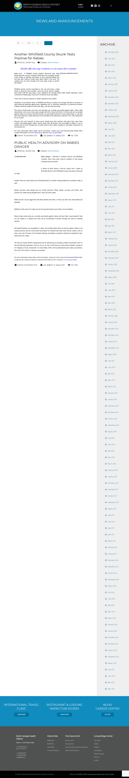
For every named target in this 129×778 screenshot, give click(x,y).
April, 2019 (111, 380)
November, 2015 (113, 644)
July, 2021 (111, 207)
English (80, 5)
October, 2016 (112, 573)
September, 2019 (113, 348)
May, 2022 (111, 142)
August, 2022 (112, 123)
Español (80, 7)
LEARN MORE (21, 714)
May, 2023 (111, 65)
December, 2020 (113, 252)
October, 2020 (112, 264)
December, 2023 (113, 52)
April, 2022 (111, 149)
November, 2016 (113, 567)
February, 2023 (113, 84)
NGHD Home (50, 740)
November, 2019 (113, 335)
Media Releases (53, 62)
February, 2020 (113, 316)
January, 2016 (112, 631)
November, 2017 (113, 489)
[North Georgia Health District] (18, 6)
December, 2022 (113, 97)
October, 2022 (112, 110)
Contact (96, 760)
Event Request (98, 750)
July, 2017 (111, 515)
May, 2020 (111, 297)
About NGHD (50, 747)
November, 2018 (113, 412)
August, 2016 (112, 586)
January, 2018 (112, 477)
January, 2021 (112, 245)
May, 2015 (111, 682)
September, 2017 (113, 502)
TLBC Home (97, 740)
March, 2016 (112, 618)
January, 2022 (112, 168)
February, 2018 (113, 470)
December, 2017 (113, 483)
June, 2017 (111, 522)
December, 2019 (113, 329)
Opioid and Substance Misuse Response (76, 747)
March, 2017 (112, 541)
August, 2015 (112, 663)
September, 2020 (113, 271)
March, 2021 (112, 232)
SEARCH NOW (64, 714)
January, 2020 (112, 322)
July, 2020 (111, 284)
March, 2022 (112, 155)
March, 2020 (112, 309)
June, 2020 (111, 290)
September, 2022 (113, 116)
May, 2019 (111, 374)
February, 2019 (113, 393)
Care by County (69, 740)
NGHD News (50, 744)
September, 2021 (113, 194)
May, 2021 (111, 219)
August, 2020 (112, 277)
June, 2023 (111, 59)
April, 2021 (111, 226)
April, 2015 (111, 689)
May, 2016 (111, 605)
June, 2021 (111, 213)
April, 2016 (111, 612)
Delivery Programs (99, 754)
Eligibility (96, 747)
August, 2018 (112, 432)
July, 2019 (111, 361)
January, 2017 (112, 554)
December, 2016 (113, 560)
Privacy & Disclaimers (53, 750)
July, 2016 (111, 592)
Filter (48, 43)
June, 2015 (111, 676)
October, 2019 (112, 342)
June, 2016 (111, 599)
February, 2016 (113, 625)
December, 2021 (113, 174)
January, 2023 (112, 91)
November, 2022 (113, 104)
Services (96, 744)
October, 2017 (112, 496)
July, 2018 (111, 438)
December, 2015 (113, 637)
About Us (96, 757)
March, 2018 (112, 464)
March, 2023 (112, 78)
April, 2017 (111, 535)
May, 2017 (111, 528)
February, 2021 (113, 239)
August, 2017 (112, 509)
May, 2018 (111, 451)
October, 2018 (112, 419)
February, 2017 (113, 547)
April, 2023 (111, 71)
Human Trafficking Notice (72, 750)
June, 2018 (111, 444)
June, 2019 (111, 367)
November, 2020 (113, 258)
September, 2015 (113, 657)
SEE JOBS (107, 714)
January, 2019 (112, 399)
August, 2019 (112, 354)
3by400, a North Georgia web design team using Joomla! (95, 774)
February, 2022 (113, 161)
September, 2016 (113, 580)
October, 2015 (112, 650)
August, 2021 (112, 200)
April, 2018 (111, 457)
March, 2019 (112, 387)
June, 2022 (111, 136)
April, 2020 (111, 303)
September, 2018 (113, 425)
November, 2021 (113, 181)
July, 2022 (111, 129)
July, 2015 (111, 670)
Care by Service (69, 744)
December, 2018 (113, 406)
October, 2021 (112, 187)
